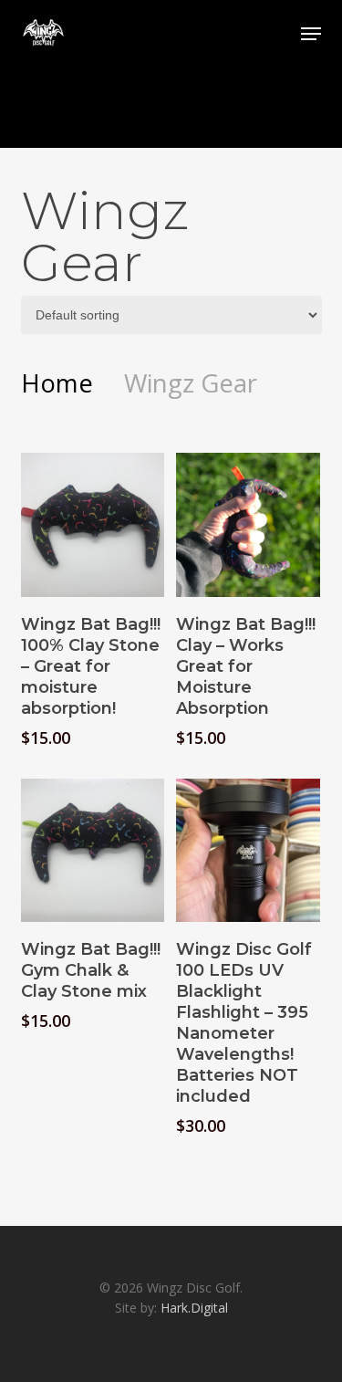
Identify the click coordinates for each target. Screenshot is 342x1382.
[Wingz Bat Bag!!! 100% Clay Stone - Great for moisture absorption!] (93, 525)
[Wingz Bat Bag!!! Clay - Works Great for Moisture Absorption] (248, 525)
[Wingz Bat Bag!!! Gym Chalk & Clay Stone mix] (93, 851)
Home (57, 382)
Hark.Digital (194, 1307)
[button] (311, 34)
